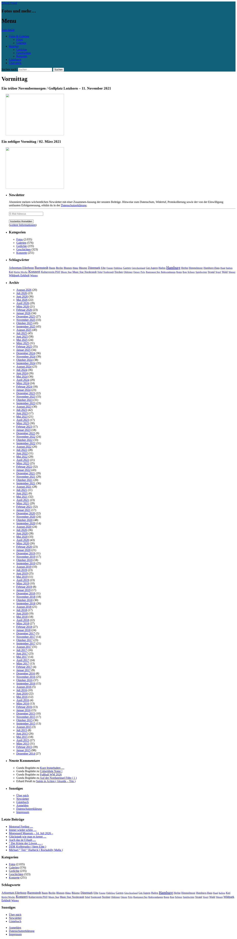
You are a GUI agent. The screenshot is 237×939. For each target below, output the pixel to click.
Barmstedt (41, 268)
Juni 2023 (22, 413)
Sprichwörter (201, 272)
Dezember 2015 (25, 713)
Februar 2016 (24, 706)
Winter (34, 275)
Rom (185, 272)
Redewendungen (168, 272)
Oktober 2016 (24, 680)
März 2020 (22, 543)
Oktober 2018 (24, 600)
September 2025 (25, 326)
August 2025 (23, 329)
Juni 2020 (22, 533)
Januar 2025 (23, 349)
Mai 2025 (22, 339)
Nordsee (118, 271)
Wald (225, 271)
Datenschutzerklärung (73, 205)
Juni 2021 (22, 493)
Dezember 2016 (25, 673)
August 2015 (23, 726)
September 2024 (25, 363)
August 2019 (23, 566)
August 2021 (23, 486)
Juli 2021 (21, 490)
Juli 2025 (21, 333)
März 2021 (22, 503)
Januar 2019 (23, 590)
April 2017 (22, 660)
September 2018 (25, 603)
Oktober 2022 (24, 440)
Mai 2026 (22, 299)
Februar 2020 (24, 546)
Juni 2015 (22, 733)
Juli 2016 (21, 690)
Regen (179, 272)
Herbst (184, 267)
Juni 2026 (22, 296)
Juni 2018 (22, 613)
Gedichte (21, 49)
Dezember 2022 (25, 433)
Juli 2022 (21, 450)
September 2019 (25, 563)
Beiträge (14, 46)
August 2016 (23, 686)
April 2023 (22, 419)
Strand (211, 272)
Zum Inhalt (7, 30)
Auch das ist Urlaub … (22, 840)
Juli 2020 (21, 530)
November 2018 (25, 596)
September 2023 (25, 403)
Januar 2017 (23, 670)
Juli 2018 (21, 610)
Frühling (118, 268)
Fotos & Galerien (19, 36)
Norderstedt (108, 272)
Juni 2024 (22, 373)
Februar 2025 (24, 346)
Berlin (59, 267)
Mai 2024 (22, 376)
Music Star (66, 272)
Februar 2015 (24, 746)
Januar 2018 (23, 630)
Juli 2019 (21, 570)
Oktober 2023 (24, 399)
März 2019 (22, 583)
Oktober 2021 (24, 480)
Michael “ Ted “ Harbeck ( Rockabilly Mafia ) (36, 850)
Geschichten (23, 52)
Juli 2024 (21, 369)
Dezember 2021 (25, 473)
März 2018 (22, 623)
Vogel (218, 272)
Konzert (34, 272)
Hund (222, 268)
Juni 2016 (22, 693)
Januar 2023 (23, 430)
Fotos (19, 39)
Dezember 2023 (25, 393)
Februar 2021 (24, 506)
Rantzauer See (153, 272)
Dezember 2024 (25, 353)
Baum (52, 268)
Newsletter (22, 798)
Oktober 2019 (24, 560)
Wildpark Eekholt (19, 275)
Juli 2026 (21, 293)
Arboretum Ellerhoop (21, 267)
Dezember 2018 (25, 593)
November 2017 (25, 636)
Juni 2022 (22, 453)
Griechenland (138, 268)
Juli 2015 (21, 730)
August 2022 (23, 446)
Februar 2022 (24, 466)
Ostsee (136, 272)
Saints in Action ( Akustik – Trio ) (56, 781)
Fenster (109, 268)
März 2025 (22, 343)
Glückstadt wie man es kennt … (27, 836)
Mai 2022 (22, 456)
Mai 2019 (22, 576)
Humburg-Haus (211, 268)
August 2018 (23, 606)
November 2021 (25, 476)
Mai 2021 (22, 496)
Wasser (231, 272)
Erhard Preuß (9, 3)
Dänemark (94, 267)
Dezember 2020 (25, 513)
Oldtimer (128, 272)
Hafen (162, 267)
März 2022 (22, 463)
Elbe (103, 268)
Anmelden (22, 805)
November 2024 (25, 356)
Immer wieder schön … (22, 829)
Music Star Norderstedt (84, 272)
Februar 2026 (24, 309)
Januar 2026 (23, 313)
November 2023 (25, 396)
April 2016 (22, 700)
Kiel (11, 272)
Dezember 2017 (25, 633)
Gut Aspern (152, 268)
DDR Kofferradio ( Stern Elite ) (27, 846)
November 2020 (25, 516)
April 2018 (22, 620)
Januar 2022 (23, 470)
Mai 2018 (22, 616)
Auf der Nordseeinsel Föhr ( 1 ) (58, 777)
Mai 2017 (22, 656)
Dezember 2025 (25, 316)
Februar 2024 (24, 386)
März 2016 (22, 703)
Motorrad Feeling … (21, 826)
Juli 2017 (21, 650)
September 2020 (25, 523)
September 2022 (25, 443)
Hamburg (173, 267)
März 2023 (22, 423)
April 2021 (22, 500)
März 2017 (22, 663)
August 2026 (23, 289)
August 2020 (23, 526)
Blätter (75, 268)
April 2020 (22, 540)
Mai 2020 (22, 536)
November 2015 (25, 716)
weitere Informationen (23, 225)
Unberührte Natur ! (51, 771)
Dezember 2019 (25, 553)
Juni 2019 (22, 573)
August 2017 (23, 646)
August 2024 (23, 366)
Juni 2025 (22, 336)
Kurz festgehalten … (52, 767)
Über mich (15, 63)
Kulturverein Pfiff (50, 271)
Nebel (100, 272)
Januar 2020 (23, 550)
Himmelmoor (196, 268)
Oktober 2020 (24, 520)
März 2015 (22, 743)
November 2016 (25, 676)
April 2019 (22, 580)
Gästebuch (15, 59)
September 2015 (25, 723)
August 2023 (23, 406)
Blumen (68, 268)
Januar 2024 (23, 389)
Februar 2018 (24, 626)
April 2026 (22, 303)
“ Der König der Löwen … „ (26, 843)
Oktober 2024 (24, 359)
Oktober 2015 (24, 720)
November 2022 (25, 436)
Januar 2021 (23, 510)
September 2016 (25, 683)
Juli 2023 (21, 409)
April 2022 (22, 460)
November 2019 (25, 556)
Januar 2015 (23, 750)
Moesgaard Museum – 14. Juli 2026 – (31, 833)
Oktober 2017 (24, 640)
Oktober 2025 (24, 323)
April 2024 (22, 379)
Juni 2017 (22, 653)
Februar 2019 (24, 586)
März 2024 (22, 383)
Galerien (21, 42)
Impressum (22, 812)
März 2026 (22, 306)
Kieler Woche (21, 272)
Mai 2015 (22, 736)
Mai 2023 (22, 416)
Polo (143, 272)
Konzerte (21, 56)
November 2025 (25, 319)
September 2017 (25, 643)
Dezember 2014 (25, 753)
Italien (229, 268)
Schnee (191, 272)
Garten (127, 267)
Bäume (83, 267)
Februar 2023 (24, 426)
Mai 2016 (22, 696)
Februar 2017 (24, 666)
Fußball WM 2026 (51, 774)
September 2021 (25, 483)
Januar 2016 (23, 710)
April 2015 (22, 740)
